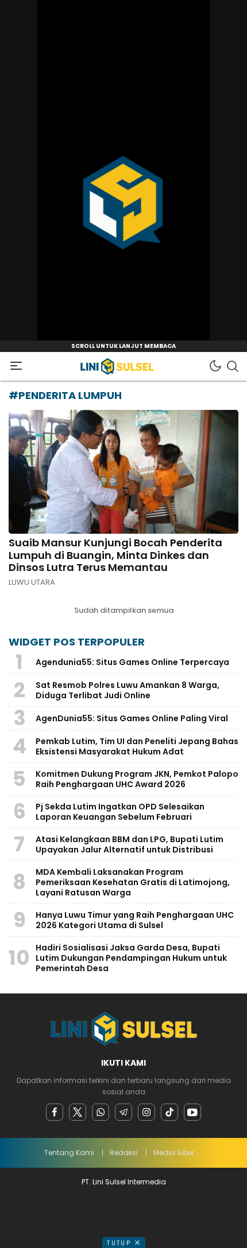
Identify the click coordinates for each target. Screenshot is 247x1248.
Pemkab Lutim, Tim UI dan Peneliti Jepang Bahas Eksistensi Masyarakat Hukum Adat (137, 746)
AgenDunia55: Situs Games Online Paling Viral (132, 718)
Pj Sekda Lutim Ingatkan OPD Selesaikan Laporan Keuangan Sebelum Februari (120, 812)
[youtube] (192, 1112)
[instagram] (146, 1112)
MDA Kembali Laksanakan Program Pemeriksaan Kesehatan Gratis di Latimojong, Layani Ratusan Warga (133, 882)
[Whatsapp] (100, 1112)
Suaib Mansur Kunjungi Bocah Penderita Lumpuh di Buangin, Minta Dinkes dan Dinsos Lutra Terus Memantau (115, 554)
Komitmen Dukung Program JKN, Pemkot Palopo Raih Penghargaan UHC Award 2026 (137, 779)
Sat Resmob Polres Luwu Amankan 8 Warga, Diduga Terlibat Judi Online (127, 690)
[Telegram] (123, 1112)
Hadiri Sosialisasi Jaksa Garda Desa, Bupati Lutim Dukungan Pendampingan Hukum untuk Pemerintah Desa (131, 958)
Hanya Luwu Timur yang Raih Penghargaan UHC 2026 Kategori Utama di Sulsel (135, 920)
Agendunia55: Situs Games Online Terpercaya (132, 662)
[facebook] (54, 1112)
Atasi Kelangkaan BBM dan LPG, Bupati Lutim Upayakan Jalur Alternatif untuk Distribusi (129, 844)
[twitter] (77, 1112)
